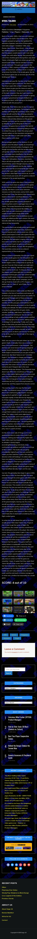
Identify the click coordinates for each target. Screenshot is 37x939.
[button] (18, 9)
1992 (5, 635)
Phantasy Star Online (9, 890)
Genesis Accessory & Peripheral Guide (19, 756)
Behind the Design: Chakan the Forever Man (19, 747)
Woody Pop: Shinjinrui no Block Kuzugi (15, 893)
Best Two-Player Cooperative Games (18, 737)
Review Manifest (8, 913)
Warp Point (21, 844)
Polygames (24, 635)
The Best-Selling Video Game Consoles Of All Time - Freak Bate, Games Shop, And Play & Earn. (17, 778)
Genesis (14, 635)
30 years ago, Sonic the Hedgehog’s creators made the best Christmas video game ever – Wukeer (17, 820)
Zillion (4, 887)
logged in (15, 652)
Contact (5, 920)
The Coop (12, 24)
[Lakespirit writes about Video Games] (18, 848)
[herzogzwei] (27, 848)
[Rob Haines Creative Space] (10, 848)
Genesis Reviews (9, 17)
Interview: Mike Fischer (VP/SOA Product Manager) (19, 718)
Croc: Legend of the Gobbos (12, 896)
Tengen (17, 638)
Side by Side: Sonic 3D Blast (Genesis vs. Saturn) (18, 728)
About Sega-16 (7, 909)
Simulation (7, 638)
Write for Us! (6, 916)
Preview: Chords (8, 898)
